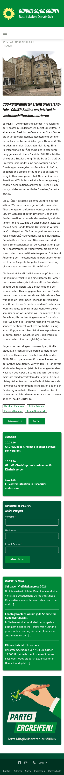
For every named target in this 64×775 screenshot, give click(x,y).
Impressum (39, 770)
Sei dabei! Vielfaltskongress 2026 (26, 586)
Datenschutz (54, 770)
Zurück (37, 421)
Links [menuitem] (41, 762)
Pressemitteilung (13, 410)
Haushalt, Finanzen (14, 406)
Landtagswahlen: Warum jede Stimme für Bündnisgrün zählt (30, 615)
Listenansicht (14, 421)
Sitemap (18, 770)
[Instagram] (26, 763)
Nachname (11, 530)
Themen (7, 45)
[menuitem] (7, 771)
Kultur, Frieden (36, 406)
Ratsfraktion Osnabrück (18, 41)
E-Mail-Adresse (13, 544)
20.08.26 (10, 442)
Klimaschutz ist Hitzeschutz (22, 645)
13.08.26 (10, 461)
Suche (28, 770)
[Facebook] (20, 763)
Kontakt (7, 770)
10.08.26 (10, 480)
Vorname (10, 516)
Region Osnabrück (35, 410)
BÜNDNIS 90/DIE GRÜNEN (39, 11)
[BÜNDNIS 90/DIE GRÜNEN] (9, 14)
